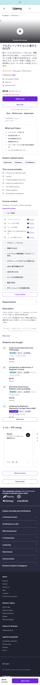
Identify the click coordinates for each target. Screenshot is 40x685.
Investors (5, 593)
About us (5, 581)
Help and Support (8, 619)
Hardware (5, 15)
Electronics (15, 15)
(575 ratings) (17, 71)
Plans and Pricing (7, 613)
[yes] (13, 462)
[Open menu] (4, 8)
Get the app (6, 607)
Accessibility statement (9, 641)
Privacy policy (6, 644)
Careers (4, 584)
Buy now (20, 105)
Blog (3, 590)
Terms (4, 650)
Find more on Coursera (9, 596)
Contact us (5, 587)
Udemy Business (28, 491)
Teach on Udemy (7, 610)
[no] (16, 462)
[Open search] (30, 8)
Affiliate (4, 616)
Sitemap (5, 647)
